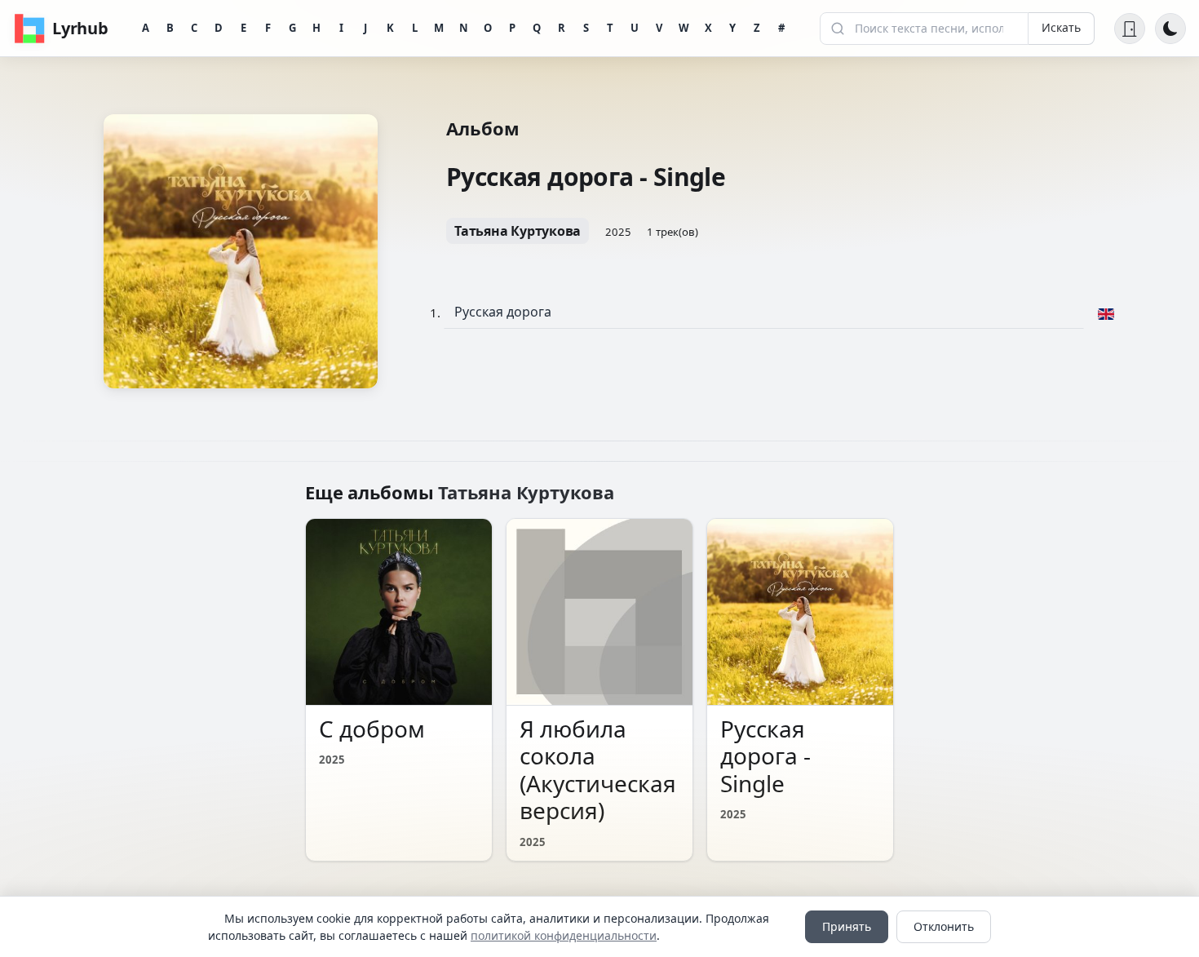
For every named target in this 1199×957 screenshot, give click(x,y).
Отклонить (944, 926)
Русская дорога (502, 312)
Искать (1061, 27)
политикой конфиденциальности (564, 935)
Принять (846, 926)
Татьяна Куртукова (517, 231)
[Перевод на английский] (1106, 312)
